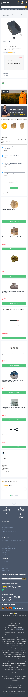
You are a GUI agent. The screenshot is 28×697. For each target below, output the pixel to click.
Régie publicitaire (6, 550)
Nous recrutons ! (5, 570)
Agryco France (19, 629)
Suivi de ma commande (7, 525)
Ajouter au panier (14, 187)
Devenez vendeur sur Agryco (8, 548)
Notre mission (5, 568)
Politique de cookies (13, 625)
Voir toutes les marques (7, 533)
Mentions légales (20, 621)
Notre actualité (5, 564)
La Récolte (4, 552)
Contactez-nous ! (6, 563)
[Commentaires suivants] (25, 489)
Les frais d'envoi (5, 529)
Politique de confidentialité (13, 672)
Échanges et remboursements (9, 531)
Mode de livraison (6, 523)
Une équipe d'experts (6, 566)
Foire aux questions (6, 544)
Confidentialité (9, 623)
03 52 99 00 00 (4, 9)
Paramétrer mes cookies (8, 621)
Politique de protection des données (13, 627)
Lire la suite (5, 75)
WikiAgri (4, 554)
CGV (20, 623)
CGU (16, 623)
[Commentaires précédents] (3, 489)
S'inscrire (24, 578)
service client (17, 9)
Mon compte (5, 561)
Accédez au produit (14, 338)
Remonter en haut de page (14, 503)
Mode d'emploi (5, 546)
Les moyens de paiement (7, 527)
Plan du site (6, 629)
